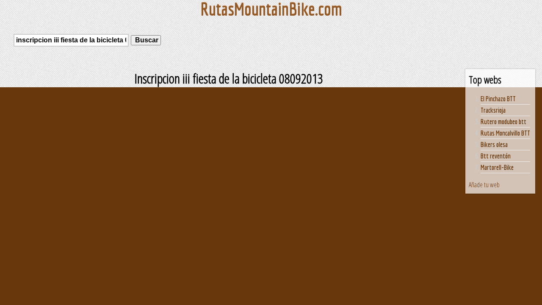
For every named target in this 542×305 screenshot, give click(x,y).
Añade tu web (484, 184)
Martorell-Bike (497, 167)
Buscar (145, 40)
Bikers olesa (494, 144)
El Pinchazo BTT (498, 99)
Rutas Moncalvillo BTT (505, 133)
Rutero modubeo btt (503, 121)
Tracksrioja (493, 110)
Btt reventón (496, 156)
